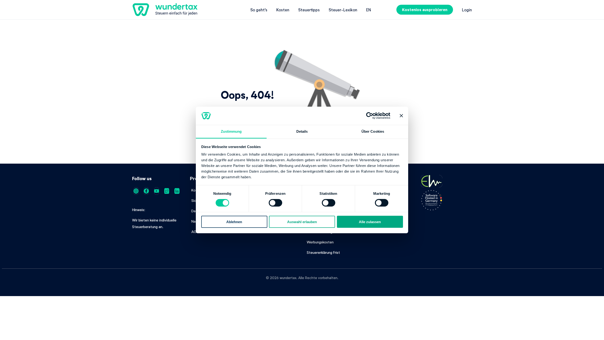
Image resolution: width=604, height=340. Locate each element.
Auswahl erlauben (302, 222)
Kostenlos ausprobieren (424, 9)
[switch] (275, 203)
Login (467, 9)
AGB (195, 232)
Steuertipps (309, 9)
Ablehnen (234, 222)
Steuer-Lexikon (343, 9)
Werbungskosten (320, 242)
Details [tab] (302, 131)
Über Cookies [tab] (372, 131)
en (368, 9)
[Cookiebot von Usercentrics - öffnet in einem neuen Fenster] (369, 115)
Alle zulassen (370, 222)
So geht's (258, 9)
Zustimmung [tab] (231, 131)
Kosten (282, 9)
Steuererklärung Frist (323, 252)
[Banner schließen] (401, 115)
